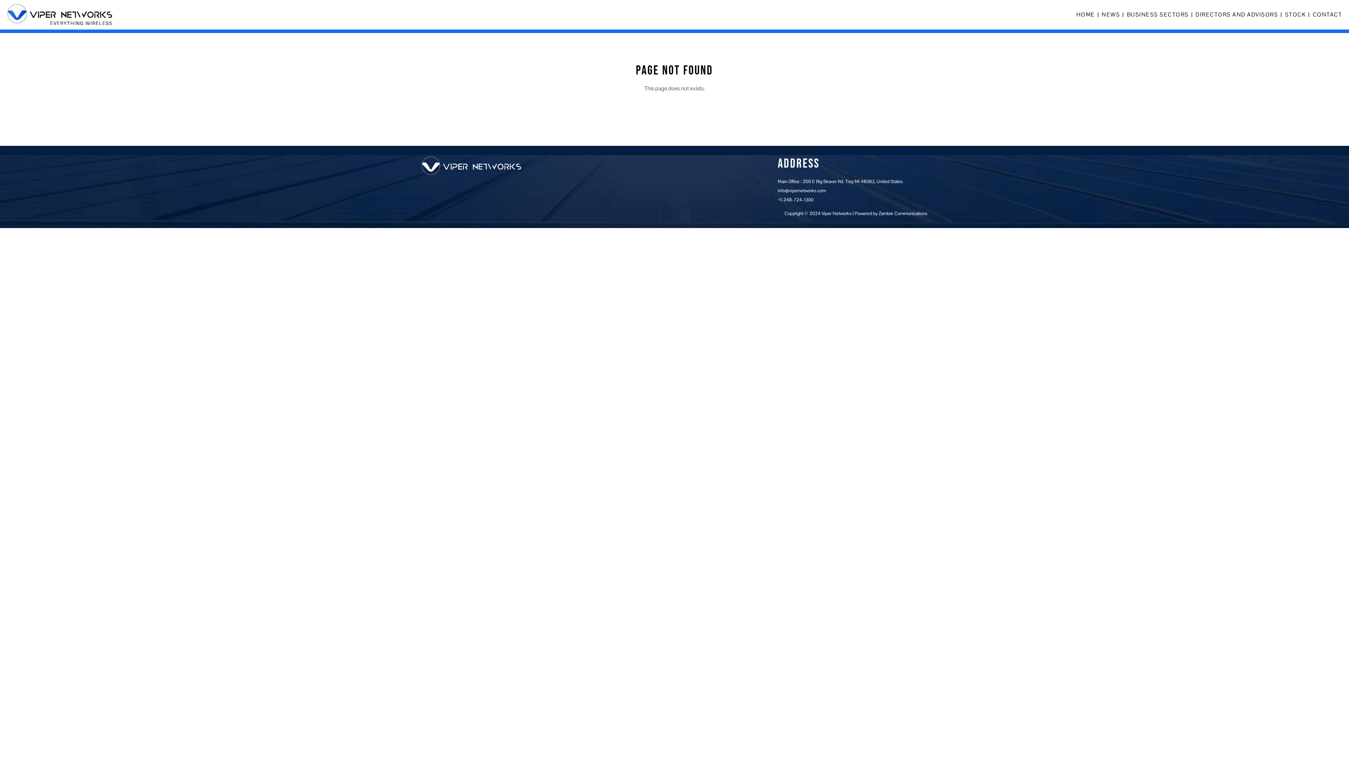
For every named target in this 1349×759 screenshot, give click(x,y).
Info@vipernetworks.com (802, 191)
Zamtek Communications (903, 213)
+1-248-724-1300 (796, 200)
